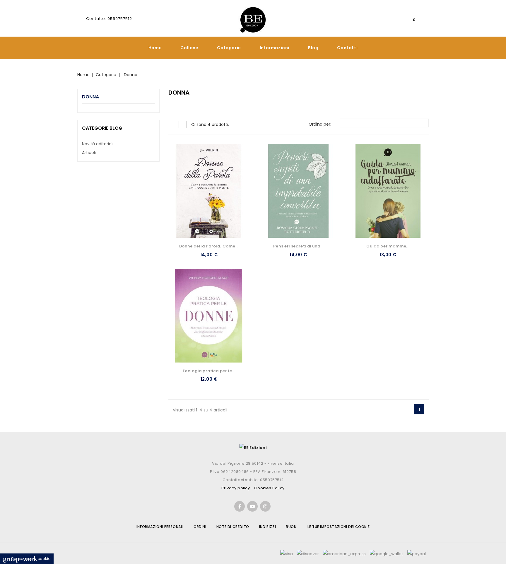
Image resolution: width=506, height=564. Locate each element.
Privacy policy (235, 488)
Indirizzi (267, 526)
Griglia (173, 124)
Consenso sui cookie (27, 558)
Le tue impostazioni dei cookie (338, 526)
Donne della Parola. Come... (209, 246)
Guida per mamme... (387, 246)
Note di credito (232, 526)
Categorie (229, 48)
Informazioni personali (160, 526)
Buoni (292, 526)
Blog (313, 48)
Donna (90, 96)
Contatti (347, 48)
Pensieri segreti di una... (298, 246)
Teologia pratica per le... (208, 371)
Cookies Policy (269, 488)
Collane (189, 48)
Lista (183, 124)
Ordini (200, 526)
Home (155, 48)
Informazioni (274, 48)
